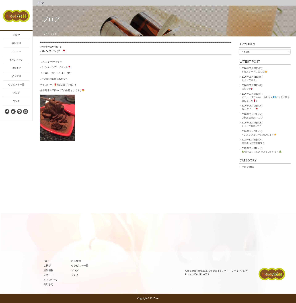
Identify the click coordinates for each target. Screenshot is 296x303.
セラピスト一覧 (16, 84)
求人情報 (16, 76)
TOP (44, 34)
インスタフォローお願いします (258, 134)
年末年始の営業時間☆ (253, 143)
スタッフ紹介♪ (249, 80)
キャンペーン (16, 59)
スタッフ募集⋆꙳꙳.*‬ (251, 126)
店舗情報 (16, 43)
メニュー (16, 51)
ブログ (16, 92)
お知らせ (246, 88)
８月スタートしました (253, 71)
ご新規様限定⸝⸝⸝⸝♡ (252, 117)
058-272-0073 (201, 274)
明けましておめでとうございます (261, 151)
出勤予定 (16, 68)
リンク (16, 101)
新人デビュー (248, 109)
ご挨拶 (16, 35)
